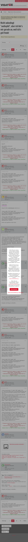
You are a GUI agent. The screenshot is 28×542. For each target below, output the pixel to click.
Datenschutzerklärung (13, 278)
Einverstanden (14, 289)
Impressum (20, 292)
